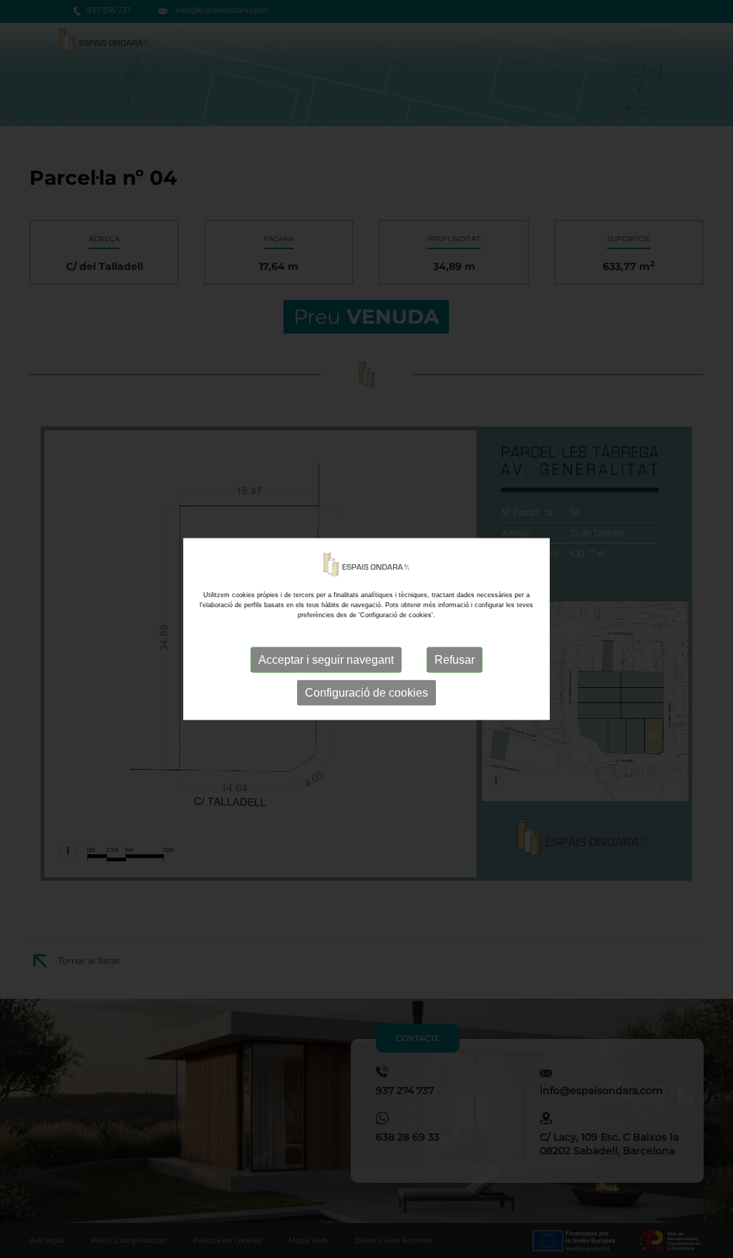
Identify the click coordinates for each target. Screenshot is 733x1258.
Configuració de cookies (366, 692)
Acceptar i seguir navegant (326, 659)
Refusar (455, 659)
